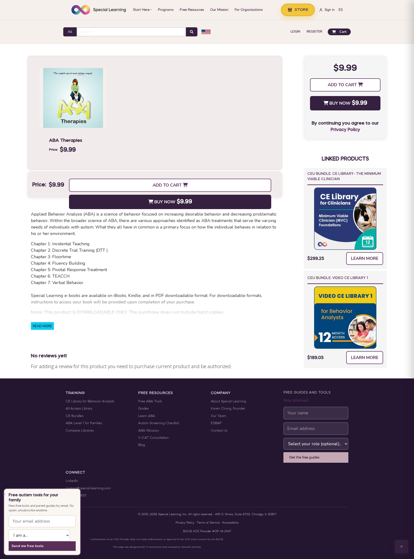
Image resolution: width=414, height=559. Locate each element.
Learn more (364, 258)
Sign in (330, 9)
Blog (141, 445)
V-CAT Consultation (153, 437)
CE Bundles (74, 416)
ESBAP (216, 423)
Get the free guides (304, 457)
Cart (342, 31)
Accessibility (230, 522)
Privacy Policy (345, 130)
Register (314, 31)
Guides (143, 408)
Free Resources (192, 9)
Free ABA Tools (150, 401)
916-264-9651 (76, 495)
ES (341, 9)
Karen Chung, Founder (228, 408)
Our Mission (219, 9)
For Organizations (249, 9)
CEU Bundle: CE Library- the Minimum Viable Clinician (344, 176)
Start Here (142, 9)
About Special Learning (228, 401)
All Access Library (79, 408)
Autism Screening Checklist (158, 423)
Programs (165, 9)
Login (295, 31)
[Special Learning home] (98, 10)
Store (302, 10)
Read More (42, 326)
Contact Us (219, 430)
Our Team (218, 416)
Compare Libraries (80, 430)
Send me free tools (27, 545)
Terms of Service (208, 522)
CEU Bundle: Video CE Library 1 (337, 278)
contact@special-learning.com (88, 488)
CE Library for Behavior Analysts (90, 401)
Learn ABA (146, 416)
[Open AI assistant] (401, 546)
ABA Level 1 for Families (84, 423)
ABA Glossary (148, 430)
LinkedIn (72, 481)
